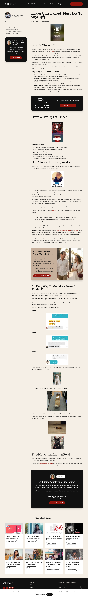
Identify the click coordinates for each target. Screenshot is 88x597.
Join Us (32, 585)
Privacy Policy (61, 587)
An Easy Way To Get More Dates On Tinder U (15, 31)
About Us (32, 582)
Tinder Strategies (45, 21)
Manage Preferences (40, 594)
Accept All (49, 594)
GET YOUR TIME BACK (57, 502)
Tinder (52, 51)
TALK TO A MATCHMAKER (42, 276)
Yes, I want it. (68, 105)
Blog (37, 21)
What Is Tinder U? (9, 26)
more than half (38, 226)
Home (32, 21)
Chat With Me (16, 57)
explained (54, 210)
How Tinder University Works (12, 29)
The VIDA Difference (34, 4)
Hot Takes (75, 230)
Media (45, 4)
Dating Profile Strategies (53, 569)
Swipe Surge (59, 230)
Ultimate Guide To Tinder (46, 463)
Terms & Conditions (63, 585)
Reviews (52, 4)
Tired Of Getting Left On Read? (12, 33)
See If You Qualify (76, 4)
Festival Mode (67, 230)
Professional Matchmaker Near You (67, 582)
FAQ (59, 4)
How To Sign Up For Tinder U (12, 27)
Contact (32, 587)
